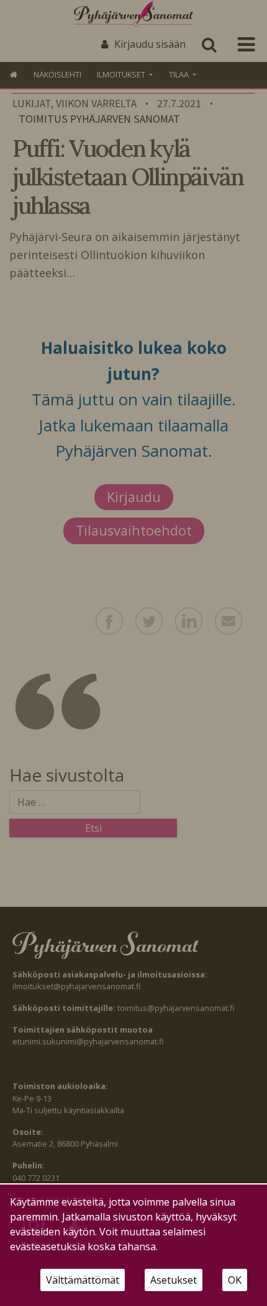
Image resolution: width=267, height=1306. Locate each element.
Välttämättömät (82, 1280)
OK (235, 1280)
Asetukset (173, 1280)
